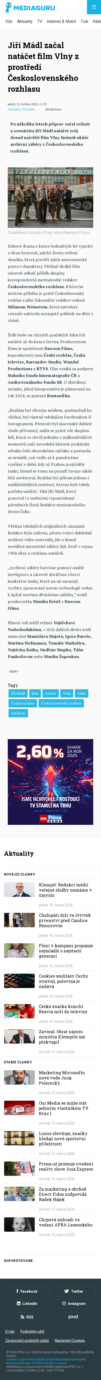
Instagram (77, 1304)
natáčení (18, 713)
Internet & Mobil (61, 21)
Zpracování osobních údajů (27, 1340)
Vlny (67, 693)
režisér (50, 693)
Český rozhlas (22, 703)
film (35, 693)
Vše (8, 21)
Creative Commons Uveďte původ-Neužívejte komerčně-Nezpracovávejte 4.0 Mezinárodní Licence (46, 1361)
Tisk (84, 21)
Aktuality (25, 21)
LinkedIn (30, 1304)
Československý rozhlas (61, 703)
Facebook (29, 1291)
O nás (10, 1331)
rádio (81, 693)
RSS (29, 1317)
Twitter (77, 1291)
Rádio (31, 109)
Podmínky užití (32, 1331)
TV (39, 21)
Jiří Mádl (18, 693)
